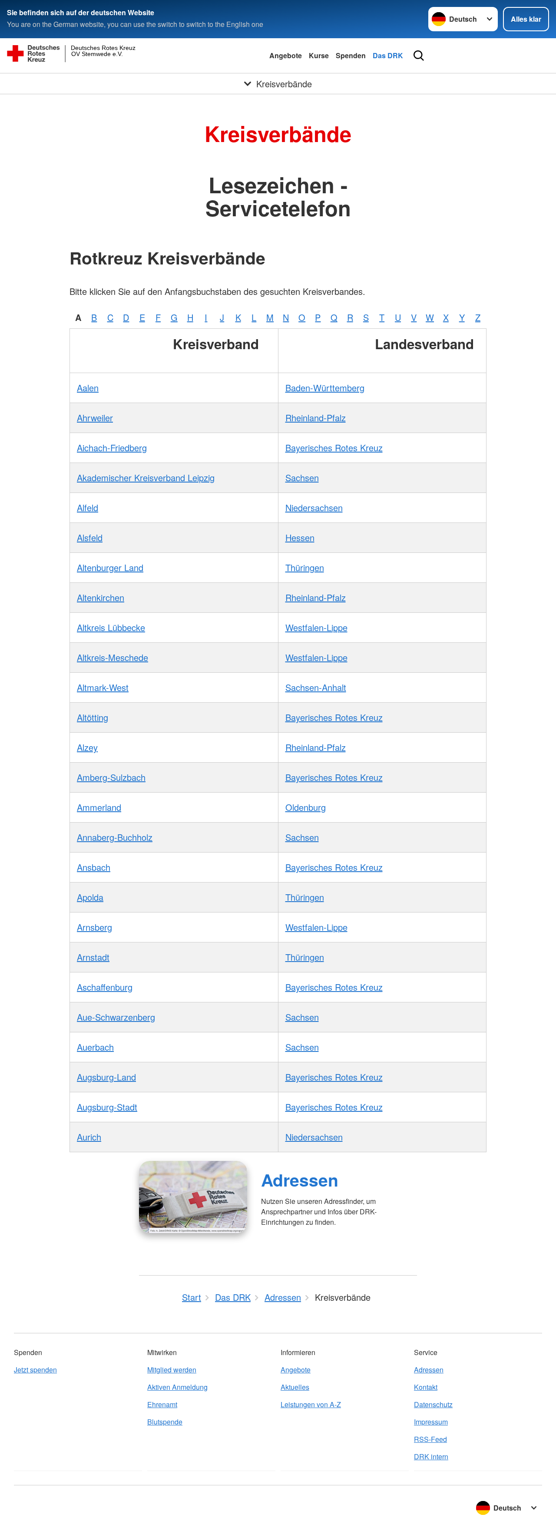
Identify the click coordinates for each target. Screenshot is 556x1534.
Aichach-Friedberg (112, 447)
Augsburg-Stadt (107, 1107)
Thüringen (304, 567)
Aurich (89, 1137)
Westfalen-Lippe (316, 627)
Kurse (319, 55)
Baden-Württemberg (324, 387)
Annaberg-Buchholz (114, 837)
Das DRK (388, 55)
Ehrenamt (162, 1404)
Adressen (299, 1179)
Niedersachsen (314, 507)
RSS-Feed (430, 1439)
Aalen (88, 387)
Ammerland (99, 807)
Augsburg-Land (106, 1077)
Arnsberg (94, 927)
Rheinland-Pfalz (315, 417)
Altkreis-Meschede (112, 657)
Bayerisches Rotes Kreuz (334, 447)
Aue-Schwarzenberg (116, 1017)
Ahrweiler (95, 417)
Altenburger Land (110, 567)
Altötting (92, 717)
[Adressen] (193, 1197)
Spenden (351, 55)
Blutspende (164, 1422)
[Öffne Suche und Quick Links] (419, 56)
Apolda (90, 897)
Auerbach (95, 1047)
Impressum (431, 1422)
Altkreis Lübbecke (111, 627)
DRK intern (431, 1456)
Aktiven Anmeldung (177, 1387)
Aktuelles (295, 1387)
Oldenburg (305, 807)
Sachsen (302, 477)
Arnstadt (93, 957)
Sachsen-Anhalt (315, 687)
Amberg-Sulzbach (111, 777)
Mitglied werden (171, 1370)
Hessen (299, 537)
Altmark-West (103, 687)
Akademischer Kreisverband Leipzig (146, 477)
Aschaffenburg (104, 987)
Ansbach (93, 867)
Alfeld (87, 507)
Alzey (87, 747)
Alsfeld (90, 537)
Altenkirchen (100, 597)
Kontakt (425, 1387)
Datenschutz (433, 1404)
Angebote (285, 55)
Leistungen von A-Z (311, 1404)
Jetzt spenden (35, 1370)
